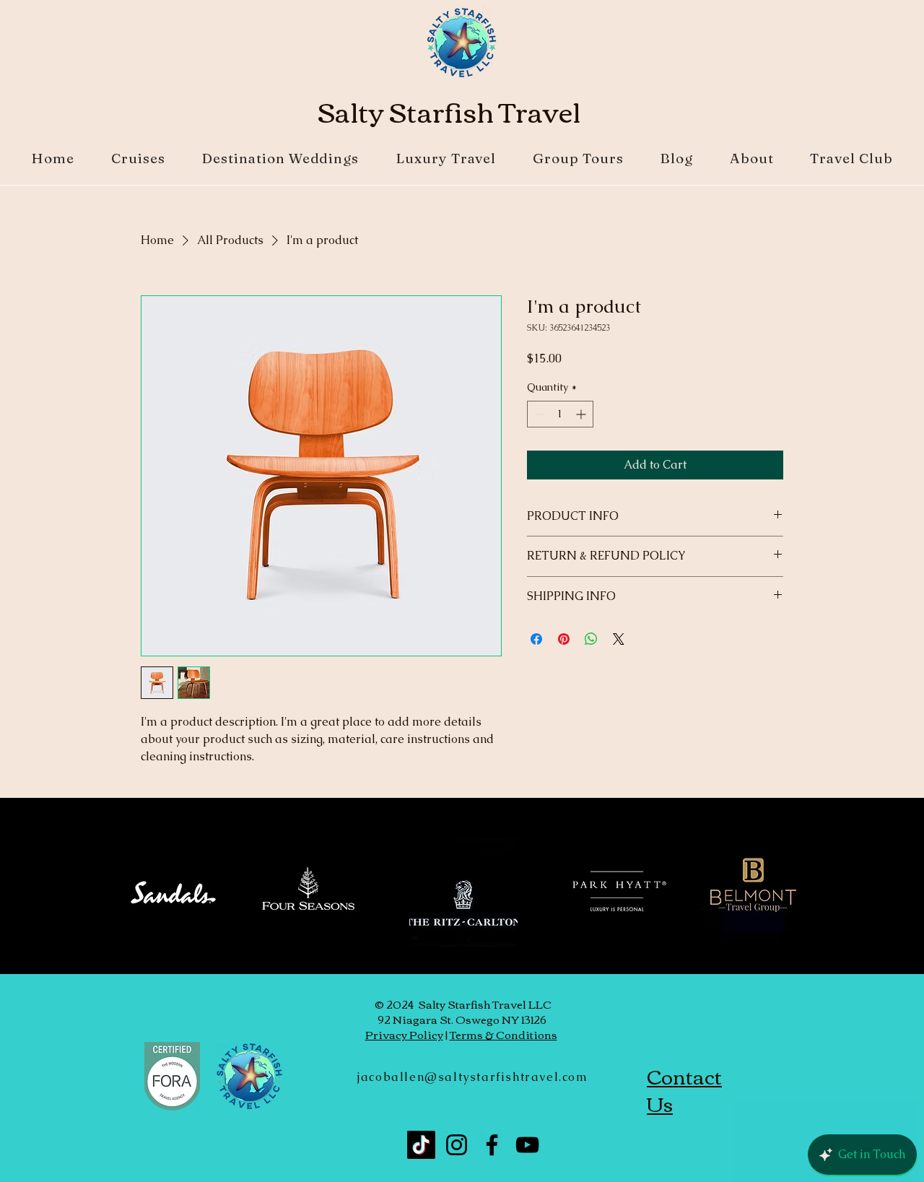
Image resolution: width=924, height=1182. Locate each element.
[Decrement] (538, 414)
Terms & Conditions (503, 1034)
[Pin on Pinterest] (563, 639)
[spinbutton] (560, 414)
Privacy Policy (404, 1034)
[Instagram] (457, 1145)
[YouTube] (527, 1145)
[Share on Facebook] (536, 639)
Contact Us (684, 1089)
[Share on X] (618, 639)
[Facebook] (492, 1145)
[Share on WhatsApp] (591, 639)
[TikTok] (421, 1145)
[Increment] (582, 414)
